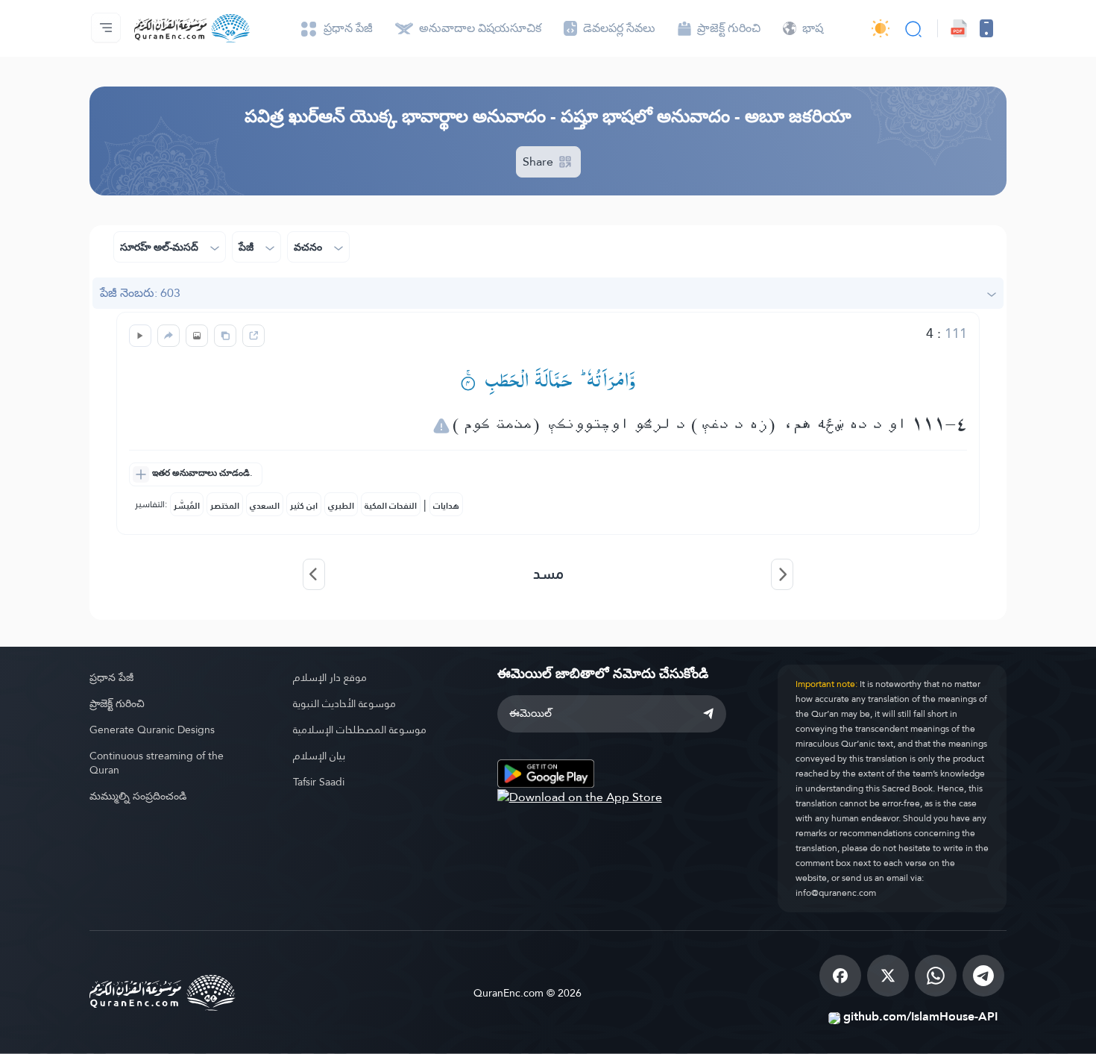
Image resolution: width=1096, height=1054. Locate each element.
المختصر (224, 506)
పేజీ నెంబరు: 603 (140, 293)
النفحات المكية (391, 506)
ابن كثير (304, 506)
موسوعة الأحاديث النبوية (344, 703)
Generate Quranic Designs (152, 729)
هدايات (446, 506)
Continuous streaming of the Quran (156, 762)
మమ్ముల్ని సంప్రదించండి (137, 796)
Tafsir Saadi (318, 781)
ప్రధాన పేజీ (111, 677)
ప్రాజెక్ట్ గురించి (117, 703)
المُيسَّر (187, 506)
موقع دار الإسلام (330, 677)
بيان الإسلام (319, 755)
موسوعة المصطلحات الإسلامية (359, 729)
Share (539, 161)
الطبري (341, 506)
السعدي (265, 506)
